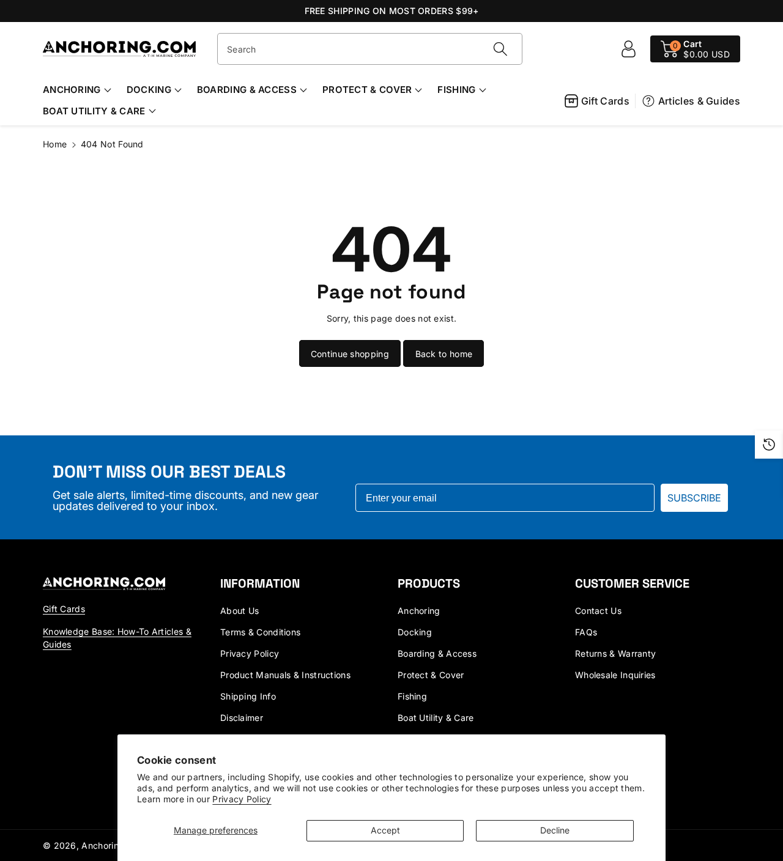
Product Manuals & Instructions (285, 675)
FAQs (586, 632)
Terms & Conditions (260, 632)
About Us (239, 610)
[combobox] (370, 49)
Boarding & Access (247, 89)
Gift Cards (605, 101)
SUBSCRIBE (694, 498)
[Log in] (628, 48)
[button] (695, 48)
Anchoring (72, 89)
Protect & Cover (367, 89)
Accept (385, 830)
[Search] (499, 49)
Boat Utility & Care (94, 111)
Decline (555, 830)
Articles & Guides (699, 101)
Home (55, 144)
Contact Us (598, 610)
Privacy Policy (241, 799)
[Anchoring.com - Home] (104, 583)
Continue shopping (350, 354)
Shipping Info (248, 696)
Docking (149, 89)
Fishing (456, 89)
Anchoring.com (112, 845)
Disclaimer (241, 717)
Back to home (444, 354)
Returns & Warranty (615, 653)
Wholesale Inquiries (615, 675)
